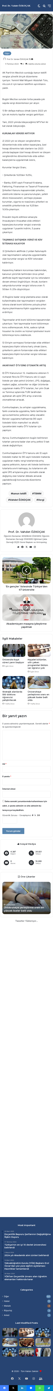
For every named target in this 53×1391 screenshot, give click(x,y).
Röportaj (8, 1310)
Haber (7, 1301)
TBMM (37, 493)
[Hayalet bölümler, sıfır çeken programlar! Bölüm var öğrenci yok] (39, 650)
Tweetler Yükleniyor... (26, 921)
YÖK (32, 1263)
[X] (26, 547)
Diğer (7, 53)
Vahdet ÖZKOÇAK (20, 499)
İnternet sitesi (8, 789)
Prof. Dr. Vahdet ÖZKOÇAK (18, 59)
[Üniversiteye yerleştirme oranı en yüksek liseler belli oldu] (39, 682)
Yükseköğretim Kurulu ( (17, 1263)
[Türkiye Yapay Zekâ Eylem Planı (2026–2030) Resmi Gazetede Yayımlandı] (10, 1352)
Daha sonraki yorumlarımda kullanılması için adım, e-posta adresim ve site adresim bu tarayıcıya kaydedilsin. (24, 805)
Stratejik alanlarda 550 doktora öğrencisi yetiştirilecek (12, 695)
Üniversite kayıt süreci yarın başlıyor (13, 661)
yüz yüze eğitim (24, 1266)
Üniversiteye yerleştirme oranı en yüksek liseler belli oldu (38, 695)
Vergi (41, 499)
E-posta (6, 776)
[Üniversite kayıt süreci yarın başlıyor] (13, 650)
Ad (4, 764)
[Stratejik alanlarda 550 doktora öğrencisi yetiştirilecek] (13, 682)
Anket (6, 1315)
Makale (7, 1306)
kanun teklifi (19, 493)
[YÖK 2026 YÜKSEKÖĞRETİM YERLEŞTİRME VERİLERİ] (26, 1352)
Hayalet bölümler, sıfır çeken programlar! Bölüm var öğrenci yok (38, 663)
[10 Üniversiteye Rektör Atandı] (43, 1352)
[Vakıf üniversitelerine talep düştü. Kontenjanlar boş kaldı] (26, 1342)
